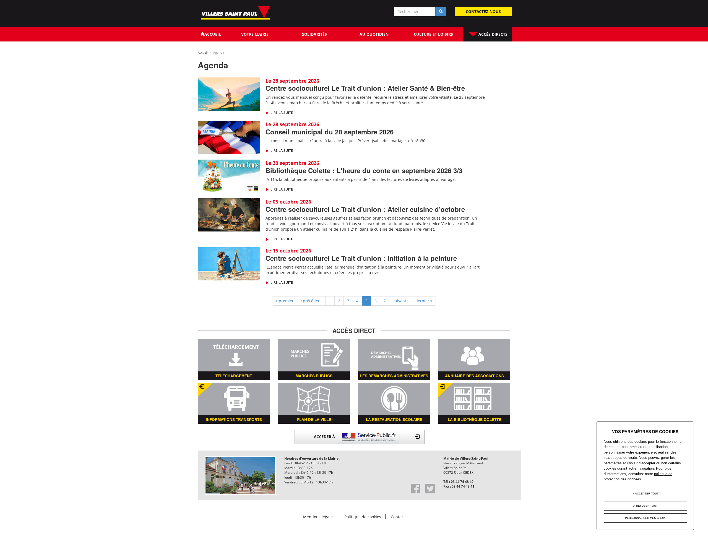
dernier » (423, 300)
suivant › (400, 300)
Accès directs (492, 34)
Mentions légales (319, 516)
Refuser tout (646, 505)
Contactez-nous (483, 11)
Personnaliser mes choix (645, 517)
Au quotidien (374, 34)
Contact (398, 516)
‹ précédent (311, 300)
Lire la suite (281, 112)
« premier (285, 300)
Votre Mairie (255, 34)
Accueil (203, 52)
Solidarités (314, 34)
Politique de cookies (362, 516)
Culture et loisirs (433, 34)
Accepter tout (646, 493)
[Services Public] (359, 436)
